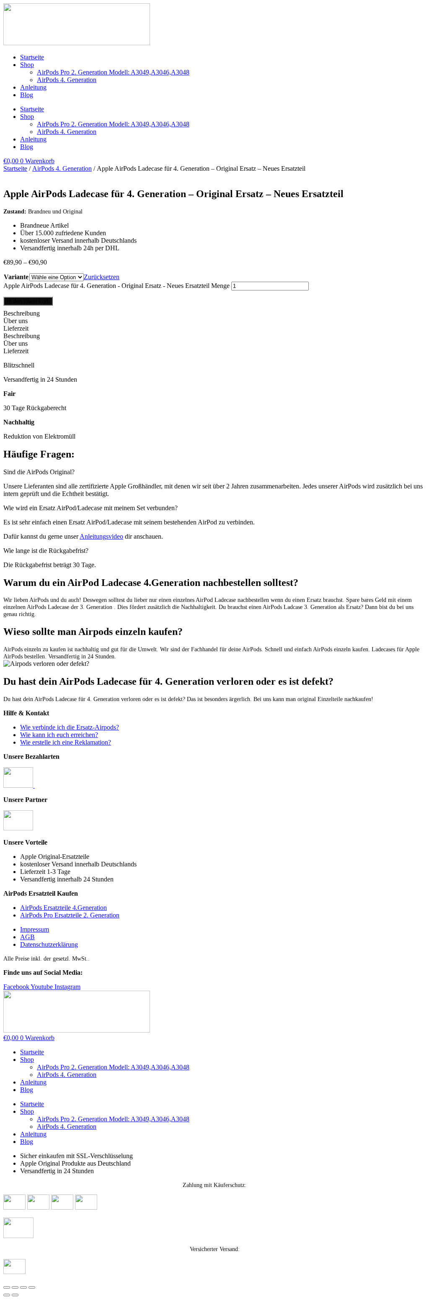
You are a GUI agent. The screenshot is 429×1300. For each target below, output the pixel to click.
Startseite (32, 57)
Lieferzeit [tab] (15, 328)
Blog (26, 94)
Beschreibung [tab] (21, 313)
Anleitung (33, 87)
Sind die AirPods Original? (39, 471)
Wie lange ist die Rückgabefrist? (45, 550)
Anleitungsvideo (101, 536)
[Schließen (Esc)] (31, 1287)
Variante (16, 276)
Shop (27, 64)
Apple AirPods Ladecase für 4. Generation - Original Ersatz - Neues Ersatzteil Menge (116, 285)
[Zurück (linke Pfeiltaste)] (6, 1295)
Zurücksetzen (101, 276)
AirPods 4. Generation (66, 79)
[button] (214, 472)
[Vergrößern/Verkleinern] (6, 1287)
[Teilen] (23, 1287)
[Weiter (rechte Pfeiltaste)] (15, 1295)
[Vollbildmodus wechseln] (15, 1287)
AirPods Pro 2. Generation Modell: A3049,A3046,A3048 (113, 72)
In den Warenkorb (28, 301)
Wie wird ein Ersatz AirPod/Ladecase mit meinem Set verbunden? (90, 507)
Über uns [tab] (15, 320)
